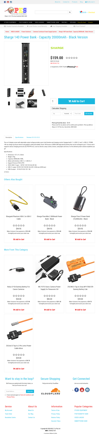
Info (77, 67)
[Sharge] (57, 48)
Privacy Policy (10, 397)
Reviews (29, 137)
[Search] (70, 12)
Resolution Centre (10, 417)
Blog (81, 2)
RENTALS (64, 22)
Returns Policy (55, 417)
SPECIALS (73, 22)
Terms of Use (55, 410)
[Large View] (9, 93)
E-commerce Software (48, 433)
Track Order (8, 414)
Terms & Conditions (25, 395)
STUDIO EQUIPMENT (10, 22)
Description (9, 137)
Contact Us (66, 2)
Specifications (19, 137)
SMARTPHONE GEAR (53, 22)
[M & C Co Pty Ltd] (16, 12)
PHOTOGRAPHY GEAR (25, 22)
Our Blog (30, 414)
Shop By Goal (82, 22)
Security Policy (55, 421)
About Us (57, 2)
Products (74, 2)
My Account (8, 410)
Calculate (89, 113)
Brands (90, 22)
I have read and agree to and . (20, 396)
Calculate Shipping (59, 108)
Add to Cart (78, 101)
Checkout (91, 12)
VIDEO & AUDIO (39, 22)
